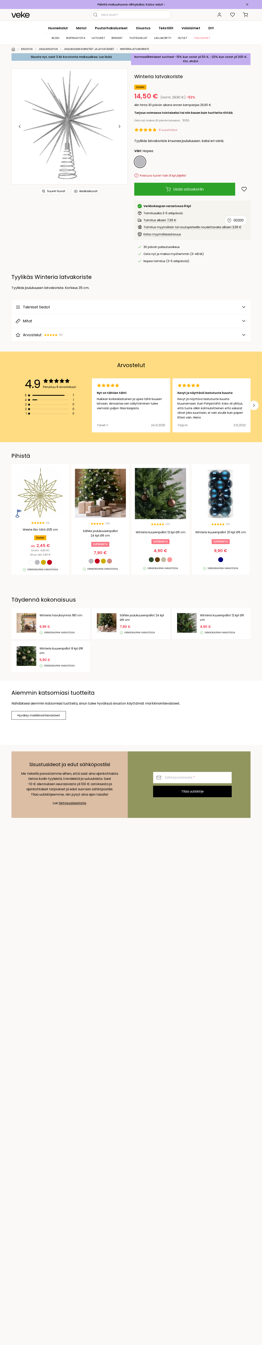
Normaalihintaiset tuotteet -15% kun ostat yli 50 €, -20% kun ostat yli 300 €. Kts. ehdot (190, 59)
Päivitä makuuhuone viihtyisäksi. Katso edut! (130, 4)
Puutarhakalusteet (111, 28)
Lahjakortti (162, 38)
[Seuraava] (119, 126)
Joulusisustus (48, 49)
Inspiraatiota (75, 38)
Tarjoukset (202, 38)
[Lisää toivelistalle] (244, 189)
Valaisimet (191, 28)
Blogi (56, 38)
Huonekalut (58, 28)
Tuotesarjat (138, 38)
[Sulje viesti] (247, 4)
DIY (211, 28)
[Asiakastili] (219, 14)
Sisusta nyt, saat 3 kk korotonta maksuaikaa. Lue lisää (71, 57)
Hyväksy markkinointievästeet (38, 715)
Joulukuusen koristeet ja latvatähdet (89, 49)
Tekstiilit (166, 28)
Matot (81, 28)
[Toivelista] (232, 14)
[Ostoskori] (246, 14)
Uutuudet (98, 38)
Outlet (182, 38)
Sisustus (143, 28)
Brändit (117, 38)
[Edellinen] (20, 126)
